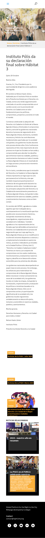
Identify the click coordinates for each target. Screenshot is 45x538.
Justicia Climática (16, 486)
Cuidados (20, 481)
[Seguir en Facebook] (9, 525)
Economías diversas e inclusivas (21, 482)
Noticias (16, 43)
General (11, 353)
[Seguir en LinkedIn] (33, 525)
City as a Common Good (22, 479)
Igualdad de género (22, 484)
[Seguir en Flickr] (27, 525)
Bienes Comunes (15, 476)
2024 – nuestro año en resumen (20, 439)
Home (9, 43)
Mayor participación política (18, 486)
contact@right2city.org (15, 519)
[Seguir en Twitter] (15, 525)
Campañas (11, 400)
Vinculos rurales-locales (21, 489)
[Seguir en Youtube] (21, 525)
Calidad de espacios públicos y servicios (20, 477)
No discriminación (19, 488)
